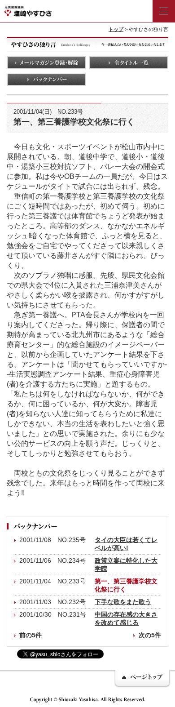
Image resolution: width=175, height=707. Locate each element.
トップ (116, 29)
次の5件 (150, 635)
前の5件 (30, 635)
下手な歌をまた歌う (123, 601)
